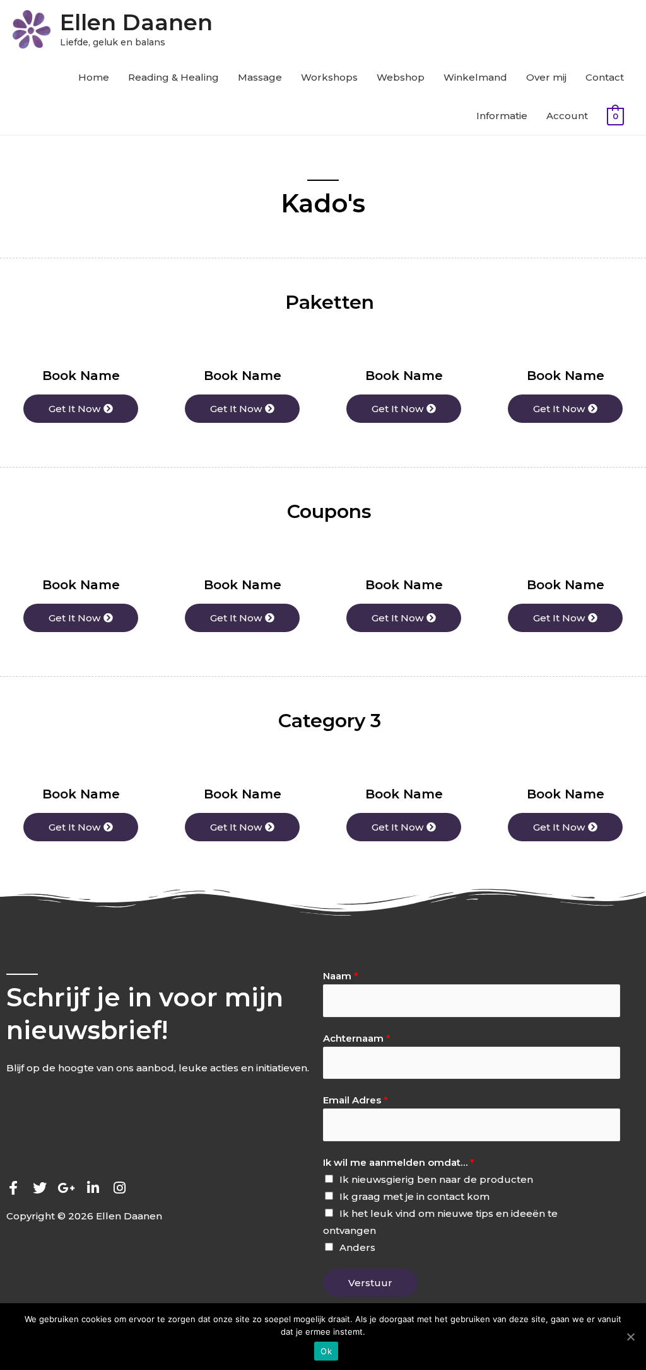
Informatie (501, 116)
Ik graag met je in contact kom (414, 1196)
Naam (340, 976)
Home (93, 77)
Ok (326, 1351)
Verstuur (370, 1283)
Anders (357, 1247)
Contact (604, 77)
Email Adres (355, 1100)
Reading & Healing (173, 77)
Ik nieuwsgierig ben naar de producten (436, 1179)
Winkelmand (475, 77)
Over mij (546, 77)
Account (567, 116)
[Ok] (630, 1336)
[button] (80, 408)
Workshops (329, 77)
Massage (260, 77)
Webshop (401, 77)
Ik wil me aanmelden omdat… (398, 1162)
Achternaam (357, 1038)
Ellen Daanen (136, 22)
